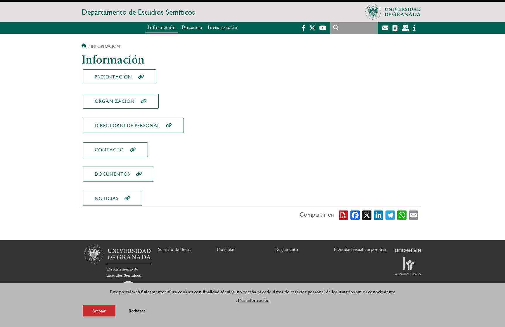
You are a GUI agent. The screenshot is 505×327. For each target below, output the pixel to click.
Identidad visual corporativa (360, 249)
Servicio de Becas (174, 249)
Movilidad (226, 249)
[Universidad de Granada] (393, 12)
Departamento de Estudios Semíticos (138, 12)
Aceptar (99, 310)
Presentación (113, 77)
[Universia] (408, 250)
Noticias (106, 198)
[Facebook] (355, 215)
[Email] (413, 215)
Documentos (112, 174)
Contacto (109, 150)
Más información (253, 300)
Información (162, 27)
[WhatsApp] (402, 215)
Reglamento (286, 249)
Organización (115, 101)
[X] (366, 215)
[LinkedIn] (378, 215)
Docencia (191, 27)
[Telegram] (390, 215)
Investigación (222, 27)
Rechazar (137, 310)
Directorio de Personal (127, 125)
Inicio (84, 46)
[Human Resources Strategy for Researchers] (408, 266)
